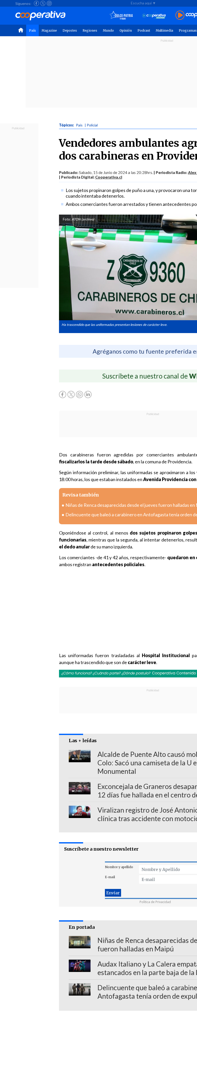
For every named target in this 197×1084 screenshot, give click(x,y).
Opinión (126, 30)
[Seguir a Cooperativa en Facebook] (36, 3)
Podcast (143, 30)
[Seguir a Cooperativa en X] (42, 3)
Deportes (70, 30)
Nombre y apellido (119, 867)
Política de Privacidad (155, 902)
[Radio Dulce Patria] (121, 15)
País (32, 30)
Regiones (90, 30)
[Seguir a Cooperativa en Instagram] (49, 3)
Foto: (67, 219)
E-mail (110, 877)
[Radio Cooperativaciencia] (154, 15)
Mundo (108, 30)
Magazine (49, 30)
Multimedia (164, 30)
